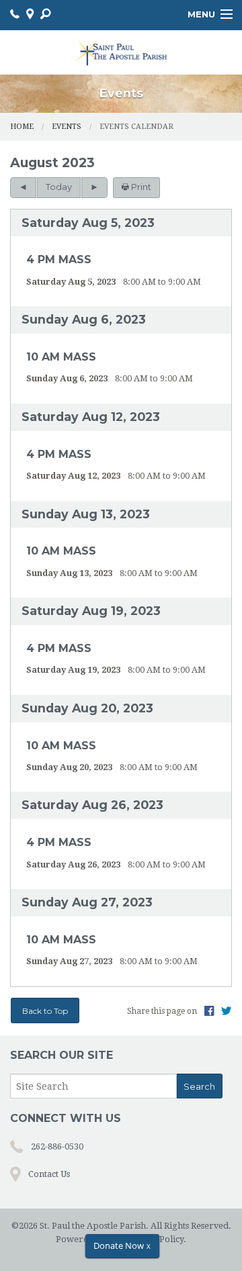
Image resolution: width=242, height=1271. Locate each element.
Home (22, 126)
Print (140, 187)
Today (59, 187)
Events (66, 126)
